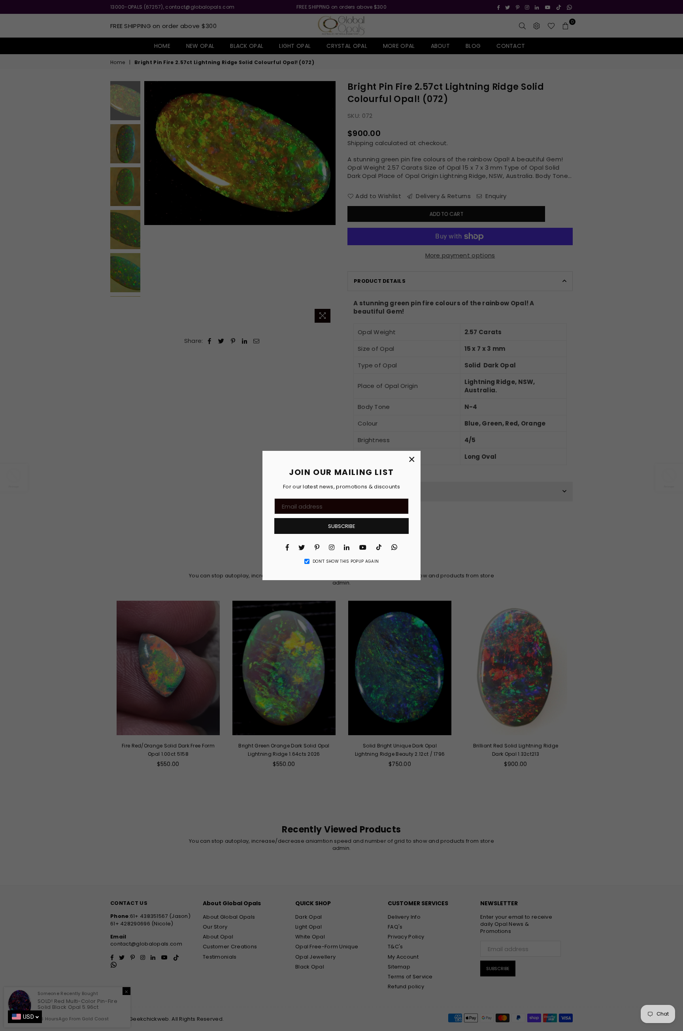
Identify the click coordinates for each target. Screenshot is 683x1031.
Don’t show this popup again (346, 561)
